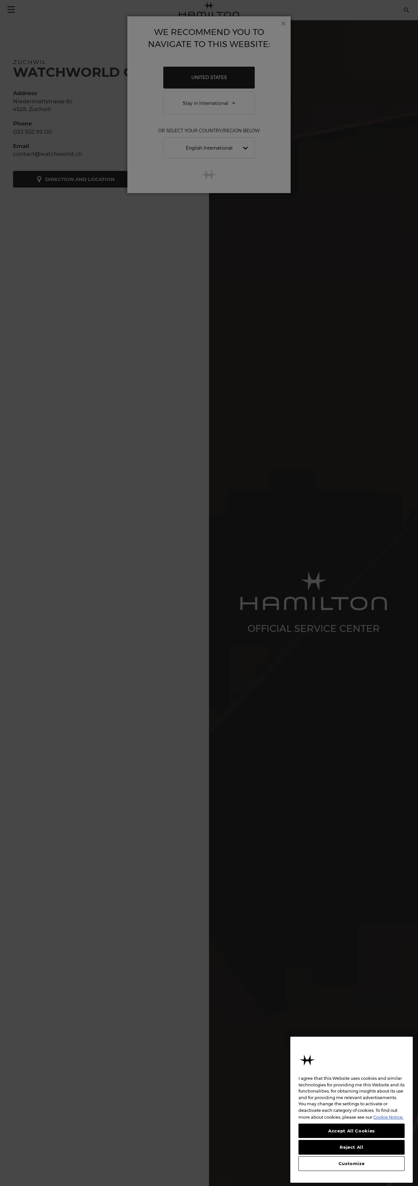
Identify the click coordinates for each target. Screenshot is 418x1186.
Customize (352, 1163)
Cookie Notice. (388, 1116)
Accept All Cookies (351, 1130)
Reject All (351, 1147)
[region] (351, 1110)
